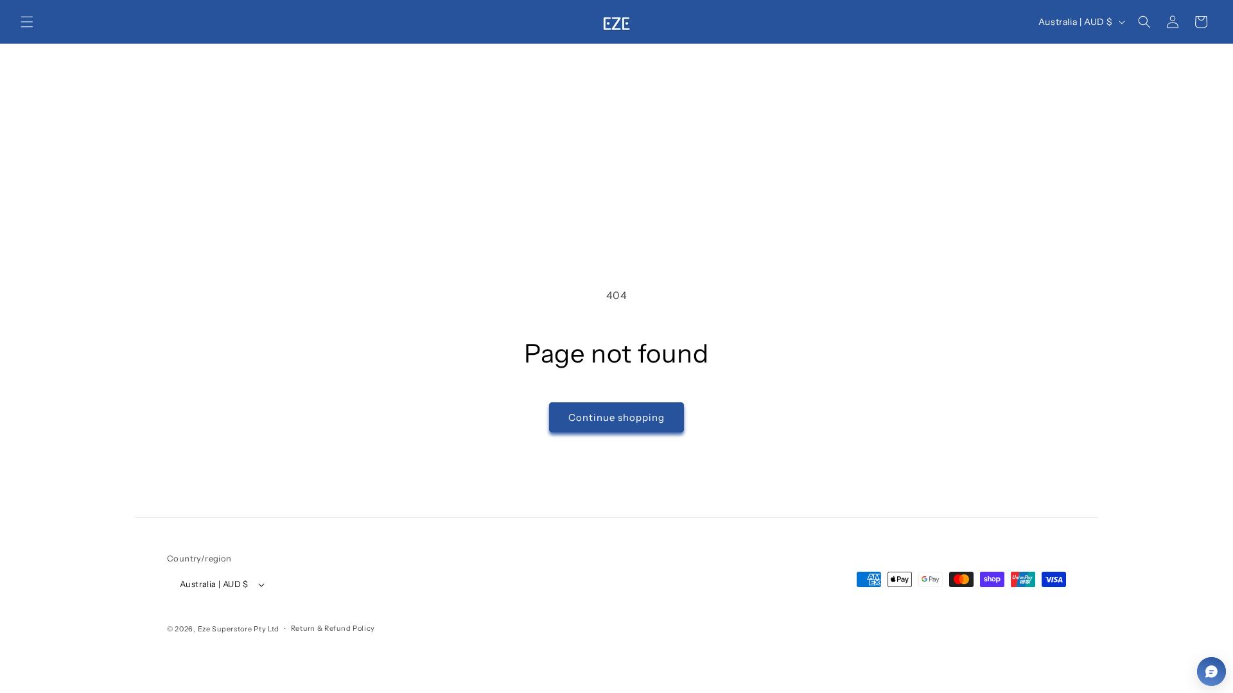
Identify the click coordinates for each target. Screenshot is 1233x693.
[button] (27, 22)
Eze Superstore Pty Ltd (238, 628)
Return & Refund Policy (333, 628)
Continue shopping (616, 417)
